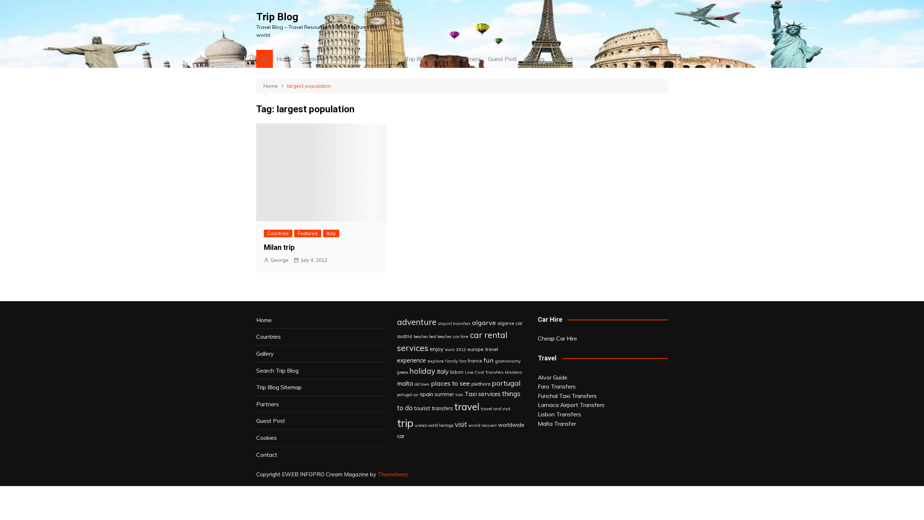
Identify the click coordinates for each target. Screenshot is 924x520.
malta (405, 383)
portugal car (407, 394)
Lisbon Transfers (559, 414)
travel (466, 407)
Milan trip (279, 247)
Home (284, 58)
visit (461, 424)
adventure (416, 322)
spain (426, 394)
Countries (311, 58)
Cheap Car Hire (557, 338)
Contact (562, 58)
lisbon (456, 372)
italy (443, 371)
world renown (482, 425)
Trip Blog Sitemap (428, 58)
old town (422, 384)
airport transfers (454, 323)
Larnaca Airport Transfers (571, 404)
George (279, 260)
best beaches (440, 336)
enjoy (437, 349)
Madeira (513, 372)
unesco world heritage (434, 425)
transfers (442, 408)
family (451, 361)
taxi (459, 394)
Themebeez (393, 474)
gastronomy (508, 361)
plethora (481, 384)
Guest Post (502, 58)
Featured (308, 233)
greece (402, 372)
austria (404, 336)
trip (405, 422)
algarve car (510, 323)
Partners (469, 58)
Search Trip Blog (377, 58)
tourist (422, 408)
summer (444, 394)
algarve (484, 322)
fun (488, 360)
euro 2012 (455, 349)
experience (411, 360)
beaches (421, 336)
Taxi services (483, 394)
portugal (506, 382)
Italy (331, 233)
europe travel (482, 349)
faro (462, 361)
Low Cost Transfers (484, 372)
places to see (450, 383)
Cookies (534, 58)
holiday (422, 371)
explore (435, 361)
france (475, 361)
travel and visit (495, 408)
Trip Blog (277, 17)
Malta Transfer (557, 423)
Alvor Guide (552, 377)
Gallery (340, 58)
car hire (460, 336)
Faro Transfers (557, 386)
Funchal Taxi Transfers (567, 395)
